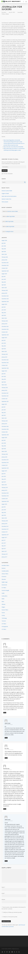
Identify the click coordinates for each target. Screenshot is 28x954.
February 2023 (5, 354)
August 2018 (4, 504)
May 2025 (4, 282)
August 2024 (4, 304)
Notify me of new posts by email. (10, 916)
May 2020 (4, 445)
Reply (5, 712)
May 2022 (4, 379)
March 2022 (4, 384)
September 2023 (5, 334)
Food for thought (5, 590)
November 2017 (5, 529)
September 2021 (5, 401)
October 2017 (4, 532)
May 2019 (4, 479)
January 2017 (4, 557)
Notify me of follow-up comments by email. (12, 912)
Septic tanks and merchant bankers (9, 196)
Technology (4, 618)
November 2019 (5, 462)
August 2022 (4, 371)
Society (3, 615)
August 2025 (4, 273)
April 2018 (4, 515)
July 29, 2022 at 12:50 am (7, 769)
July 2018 (3, 507)
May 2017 (4, 545)
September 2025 (5, 271)
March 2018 (4, 518)
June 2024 (4, 309)
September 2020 (5, 434)
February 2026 (5, 257)
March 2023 (4, 351)
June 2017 (4, 543)
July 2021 (3, 407)
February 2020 (5, 454)
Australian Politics (5, 565)
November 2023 (5, 329)
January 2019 (4, 490)
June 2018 (4, 509)
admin (4, 12)
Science (3, 612)
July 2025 (3, 276)
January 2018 (4, 523)
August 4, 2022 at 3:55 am (9, 749)
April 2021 (4, 415)
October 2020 (4, 432)
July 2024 (3, 307)
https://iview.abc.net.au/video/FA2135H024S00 (13, 146)
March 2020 (4, 451)
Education (4, 579)
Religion (3, 607)
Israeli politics (4, 596)
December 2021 (5, 393)
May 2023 (4, 346)
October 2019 (4, 465)
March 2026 (4, 254)
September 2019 (5, 468)
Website (3, 899)
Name (3, 887)
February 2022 (5, 387)
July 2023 (3, 340)
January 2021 (4, 423)
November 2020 (5, 429)
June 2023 (4, 343)
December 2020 (5, 426)
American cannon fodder (7, 190)
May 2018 (4, 512)
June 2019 (4, 476)
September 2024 (5, 301)
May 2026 (4, 248)
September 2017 (5, 534)
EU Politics (4, 587)
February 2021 (5, 420)
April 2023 (4, 348)
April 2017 (4, 548)
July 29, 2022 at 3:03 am (9, 820)
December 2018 (5, 493)
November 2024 (5, 298)
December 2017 (5, 526)
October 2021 (4, 398)
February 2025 (5, 290)
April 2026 (4, 251)
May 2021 (4, 412)
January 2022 (4, 390)
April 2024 (4, 315)
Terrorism (4, 621)
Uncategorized (5, 626)
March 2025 (4, 287)
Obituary (3, 604)
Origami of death (5, 193)
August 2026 (4, 240)
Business (3, 568)
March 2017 (4, 551)
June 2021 (4, 409)
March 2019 (4, 484)
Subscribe (4, 170)
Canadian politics (5, 571)
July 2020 (3, 440)
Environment (4, 584)
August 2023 (4, 337)
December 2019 (5, 459)
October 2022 (4, 365)
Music (3, 601)
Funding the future (9, 231)
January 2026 (4, 259)
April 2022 (4, 382)
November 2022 (5, 362)
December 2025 (5, 262)
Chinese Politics (5, 573)
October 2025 (4, 268)
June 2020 (4, 443)
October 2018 (4, 498)
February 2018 (5, 520)
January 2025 (4, 293)
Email (3, 893)
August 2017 (4, 537)
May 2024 (4, 312)
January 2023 (4, 357)
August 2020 (4, 437)
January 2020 (4, 457)
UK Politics (4, 623)
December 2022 (5, 359)
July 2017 (3, 540)
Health (3, 593)
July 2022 (3, 373)
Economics (4, 576)
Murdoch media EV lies (6, 199)
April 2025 (4, 284)
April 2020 (4, 448)
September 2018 (5, 501)
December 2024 (5, 296)
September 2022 (5, 368)
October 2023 (4, 332)
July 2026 (3, 243)
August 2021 (4, 404)
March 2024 (4, 318)
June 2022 (4, 376)
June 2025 (4, 279)
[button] (26, 1)
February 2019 (5, 487)
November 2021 (5, 395)
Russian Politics (5, 609)
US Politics (4, 629)
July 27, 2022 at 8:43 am (9, 724)
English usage (4, 582)
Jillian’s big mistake (11, 216)
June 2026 (4, 246)
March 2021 (4, 418)
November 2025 (5, 265)
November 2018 (5, 495)
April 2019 (4, 482)
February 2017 (5, 554)
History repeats (5, 201)
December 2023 (5, 326)
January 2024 (4, 323)
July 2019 (3, 473)
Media (7, 14)
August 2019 (4, 470)
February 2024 (5, 321)
